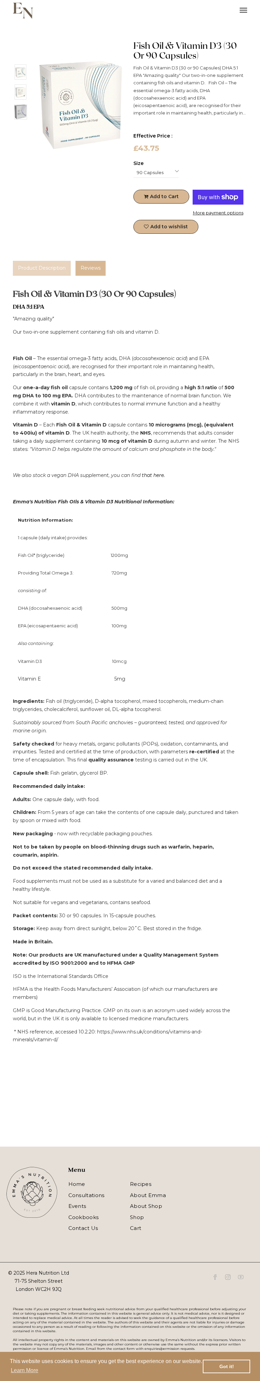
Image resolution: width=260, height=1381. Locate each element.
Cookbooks (83, 1217)
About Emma (148, 1195)
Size (138, 163)
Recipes (140, 1184)
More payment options (218, 212)
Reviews (91, 268)
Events (77, 1206)
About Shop (146, 1206)
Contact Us (83, 1228)
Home (76, 1184)
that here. (154, 475)
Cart (135, 1228)
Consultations (86, 1195)
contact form (124, 1348)
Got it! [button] (226, 1366)
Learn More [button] (24, 1370)
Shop (137, 1217)
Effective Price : (152, 136)
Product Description (42, 268)
